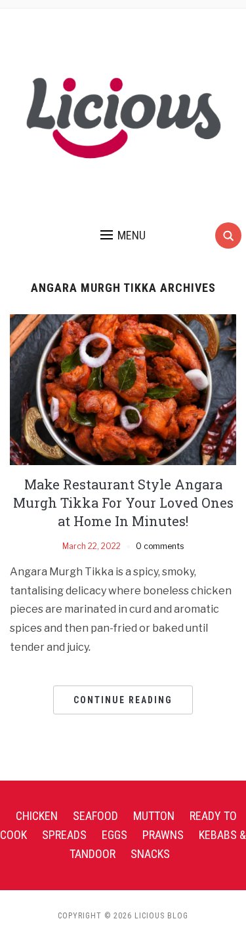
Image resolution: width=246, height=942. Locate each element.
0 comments (160, 546)
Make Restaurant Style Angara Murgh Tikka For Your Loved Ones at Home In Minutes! (123, 502)
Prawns (163, 835)
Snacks (150, 854)
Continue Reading (123, 700)
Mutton (153, 816)
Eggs (114, 835)
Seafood (95, 816)
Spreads (64, 835)
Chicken (37, 816)
